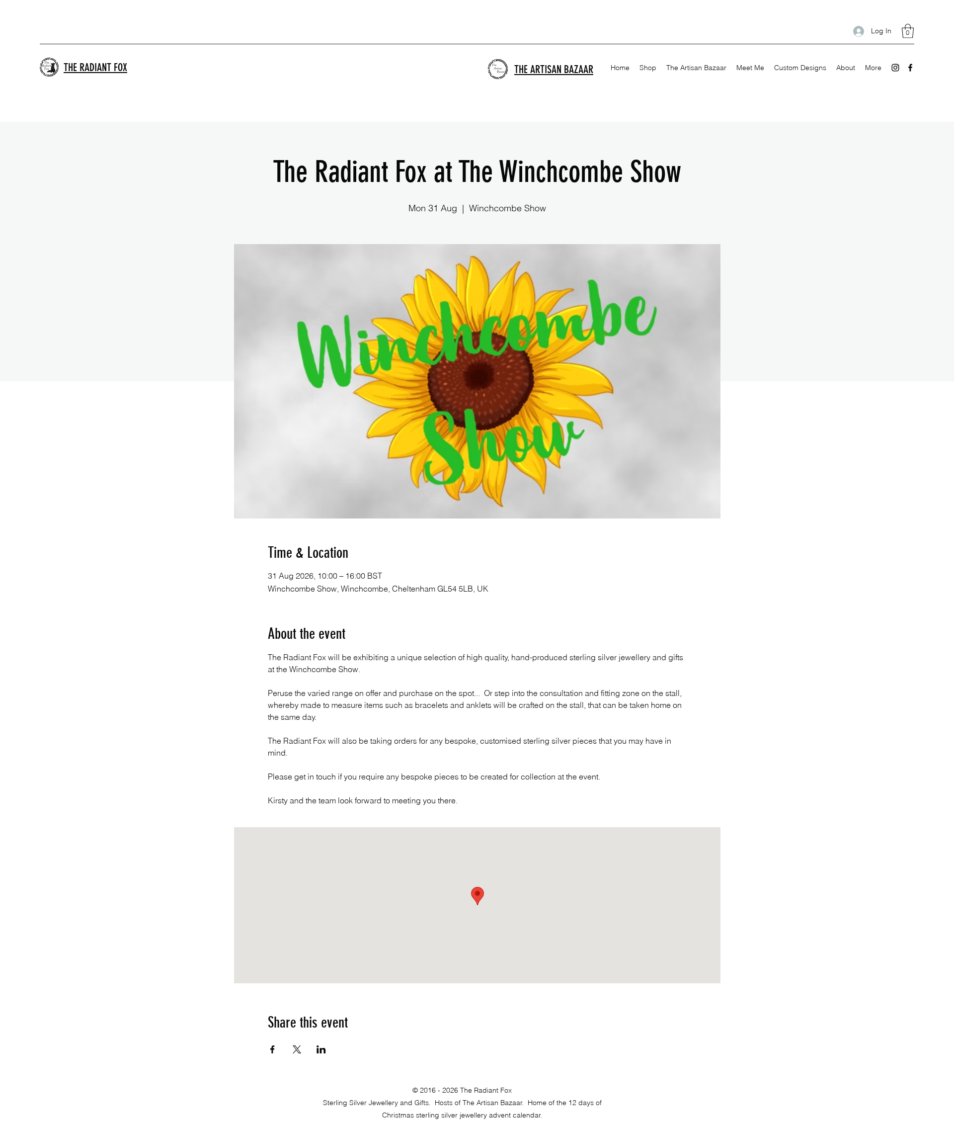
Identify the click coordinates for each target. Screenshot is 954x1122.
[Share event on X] (297, 1049)
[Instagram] (895, 68)
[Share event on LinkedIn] (321, 1049)
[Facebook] (910, 68)
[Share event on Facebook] (272, 1049)
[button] (908, 31)
